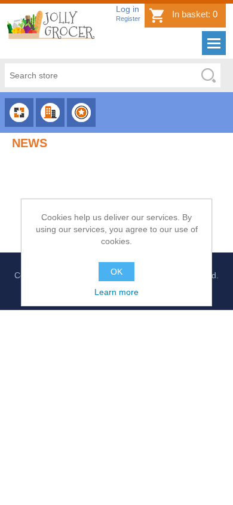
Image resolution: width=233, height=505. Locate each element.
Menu (214, 43)
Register (128, 18)
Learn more (116, 292)
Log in (127, 9)
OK (116, 271)
